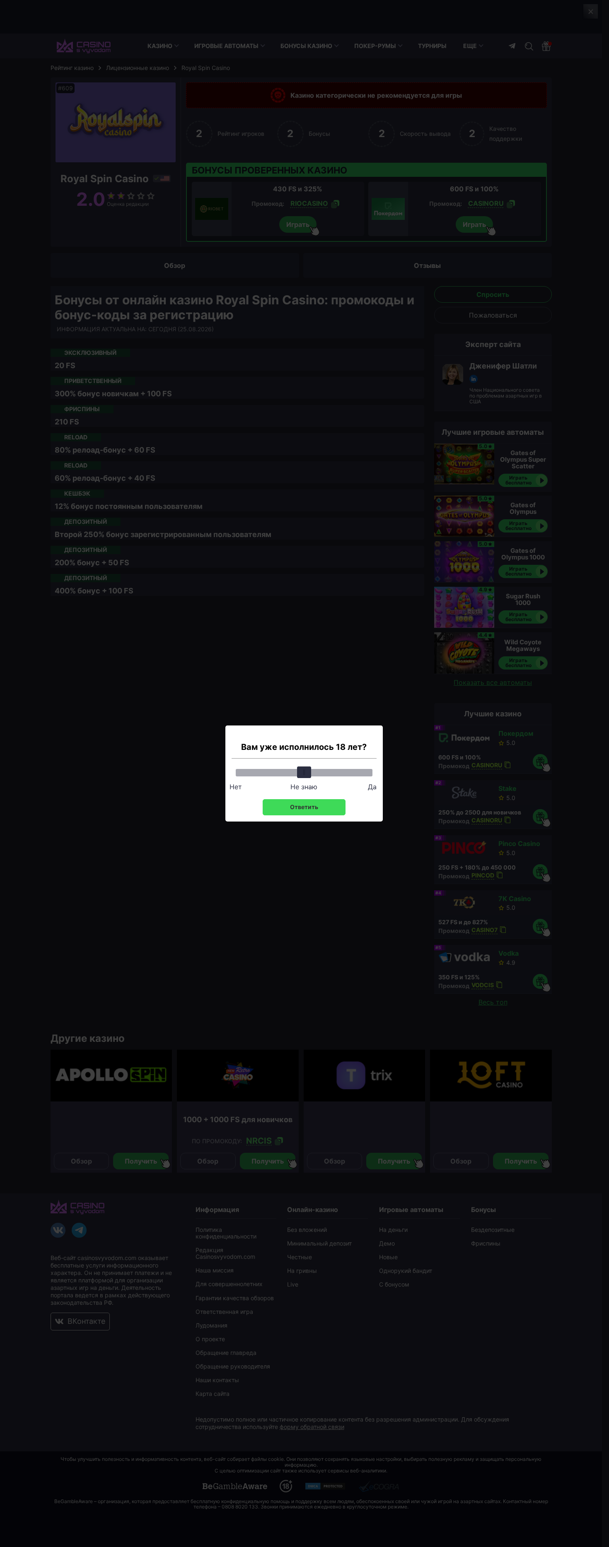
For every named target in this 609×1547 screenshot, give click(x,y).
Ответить (304, 806)
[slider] (304, 772)
